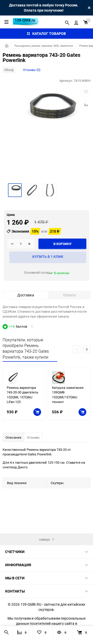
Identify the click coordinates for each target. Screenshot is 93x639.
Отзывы (33, 437)
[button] (86, 349)
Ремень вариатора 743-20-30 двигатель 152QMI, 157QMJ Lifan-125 (22, 394)
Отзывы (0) (32, 69)
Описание (13, 437)
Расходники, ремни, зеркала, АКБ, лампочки (43, 46)
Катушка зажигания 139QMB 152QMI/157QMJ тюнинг (67, 394)
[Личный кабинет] (76, 22)
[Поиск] (67, 22)
